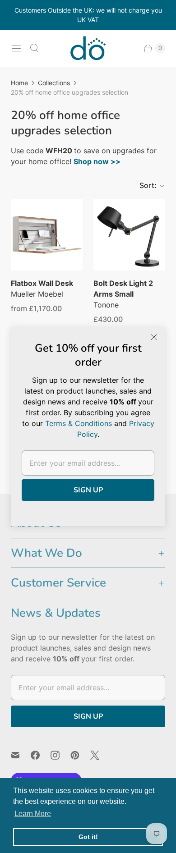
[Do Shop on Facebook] (41, 755)
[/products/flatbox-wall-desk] (47, 235)
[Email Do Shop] (21, 755)
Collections (54, 83)
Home (19, 83)
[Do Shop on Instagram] (60, 755)
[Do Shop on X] (100, 755)
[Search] (34, 48)
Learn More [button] (32, 813)
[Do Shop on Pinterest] (80, 755)
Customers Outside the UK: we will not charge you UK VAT (88, 14)
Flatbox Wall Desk (42, 283)
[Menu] (16, 48)
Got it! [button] (88, 836)
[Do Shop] (88, 48)
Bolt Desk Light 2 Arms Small (123, 288)
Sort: (145, 185)
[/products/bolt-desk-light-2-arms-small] (129, 235)
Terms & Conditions (78, 423)
